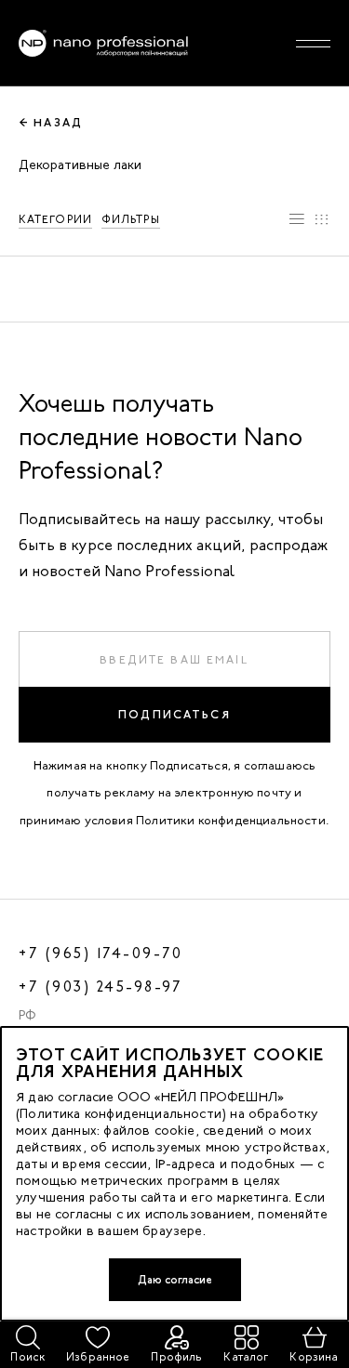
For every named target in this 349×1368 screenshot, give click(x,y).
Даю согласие (175, 1279)
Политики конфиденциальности (231, 820)
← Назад (51, 122)
